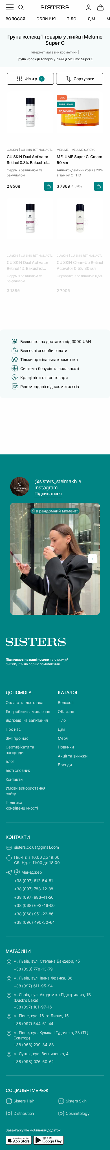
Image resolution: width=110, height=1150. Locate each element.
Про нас (13, 729)
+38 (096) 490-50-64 (34, 922)
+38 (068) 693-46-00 (34, 905)
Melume (63, 149)
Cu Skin (12, 149)
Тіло (61, 720)
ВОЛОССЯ (15, 18)
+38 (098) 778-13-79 (33, 969)
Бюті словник (18, 770)
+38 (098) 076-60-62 (34, 1061)
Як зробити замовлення (28, 711)
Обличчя (66, 711)
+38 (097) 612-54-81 (33, 880)
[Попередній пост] (17, 558)
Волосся (66, 702)
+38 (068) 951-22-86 (34, 913)
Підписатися (48, 493)
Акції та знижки (72, 756)
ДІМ (92, 18)
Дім (61, 729)
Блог (10, 761)
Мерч (63, 738)
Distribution (24, 1113)
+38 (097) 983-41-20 (34, 897)
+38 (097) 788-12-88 (33, 888)
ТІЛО (71, 18)
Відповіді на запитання (27, 720)
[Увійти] (89, 7)
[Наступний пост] (92, 558)
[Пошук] (21, 7)
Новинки (66, 747)
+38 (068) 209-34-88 (34, 1044)
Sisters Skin (76, 1101)
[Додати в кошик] (48, 186)
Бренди (65, 764)
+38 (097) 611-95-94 (33, 985)
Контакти (14, 779)
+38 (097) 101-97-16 (33, 1007)
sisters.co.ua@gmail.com (36, 847)
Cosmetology (77, 1113)
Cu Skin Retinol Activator (37, 149)
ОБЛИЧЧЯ (46, 18)
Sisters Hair (24, 1101)
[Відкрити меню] (10, 7)
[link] (100, 7)
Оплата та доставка (24, 702)
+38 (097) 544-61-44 (33, 1023)
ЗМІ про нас (17, 738)
